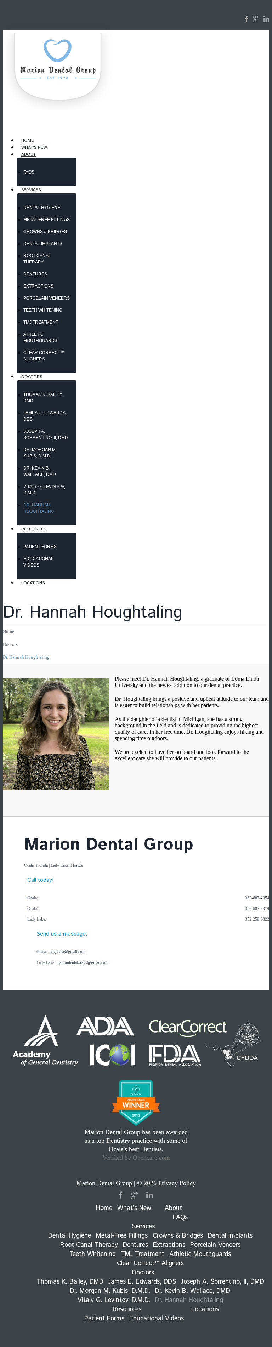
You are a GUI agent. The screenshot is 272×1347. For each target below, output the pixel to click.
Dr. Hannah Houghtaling (189, 1300)
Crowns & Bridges (45, 231)
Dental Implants (42, 243)
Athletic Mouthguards (200, 1254)
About (28, 155)
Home (8, 631)
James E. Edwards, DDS (142, 1281)
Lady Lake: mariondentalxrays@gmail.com (72, 962)
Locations (33, 583)
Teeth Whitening (42, 310)
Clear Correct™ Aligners (150, 1263)
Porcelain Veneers (46, 298)
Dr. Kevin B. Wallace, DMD (192, 1291)
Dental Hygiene (41, 207)
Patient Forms (40, 546)
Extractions (38, 286)
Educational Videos (156, 1318)
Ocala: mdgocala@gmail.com (60, 951)
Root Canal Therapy (89, 1245)
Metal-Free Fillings (46, 219)
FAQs (28, 172)
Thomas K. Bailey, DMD (69, 1281)
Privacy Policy (177, 1183)
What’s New (134, 1208)
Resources (33, 529)
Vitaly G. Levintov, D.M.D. (114, 1300)
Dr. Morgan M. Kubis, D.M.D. (110, 1291)
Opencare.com (151, 1157)
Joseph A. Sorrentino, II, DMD (222, 1281)
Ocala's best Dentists (135, 1149)
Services (31, 190)
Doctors (31, 377)
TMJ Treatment (40, 322)
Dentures (35, 274)
